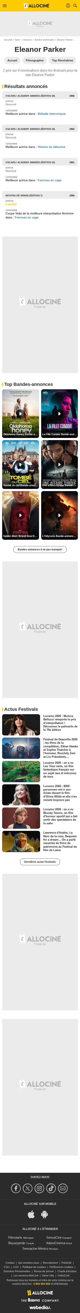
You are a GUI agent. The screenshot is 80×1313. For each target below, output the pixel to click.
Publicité (66, 1262)
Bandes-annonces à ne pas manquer (40, 549)
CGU (7, 1267)
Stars (17, 39)
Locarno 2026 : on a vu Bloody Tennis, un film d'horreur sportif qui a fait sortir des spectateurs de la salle (60, 816)
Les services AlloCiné (25, 1275)
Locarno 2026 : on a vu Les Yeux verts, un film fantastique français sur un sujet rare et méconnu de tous (59, 769)
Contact (10, 1262)
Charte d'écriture (67, 1271)
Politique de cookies (34, 1267)
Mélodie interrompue (52, 113)
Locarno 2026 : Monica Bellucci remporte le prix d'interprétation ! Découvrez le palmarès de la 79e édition (60, 722)
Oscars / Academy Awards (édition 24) (30, 129)
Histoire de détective (51, 147)
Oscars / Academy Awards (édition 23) (30, 162)
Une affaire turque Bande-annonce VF (60, 485)
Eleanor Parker (65, 39)
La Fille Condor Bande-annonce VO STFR (60, 434)
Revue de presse (44, 1271)
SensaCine (54, 1237)
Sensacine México (35, 1248)
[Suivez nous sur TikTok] (51, 1188)
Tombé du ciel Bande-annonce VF (21, 485)
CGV (16, 1267)
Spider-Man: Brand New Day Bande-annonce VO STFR (21, 536)
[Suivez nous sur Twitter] (28, 1188)
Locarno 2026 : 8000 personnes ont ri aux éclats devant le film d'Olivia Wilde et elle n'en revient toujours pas (60, 792)
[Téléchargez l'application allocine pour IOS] (33, 1214)
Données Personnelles (17, 1271)
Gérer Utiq (48, 1275)
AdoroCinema (55, 1243)
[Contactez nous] (63, 1188)
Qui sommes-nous (28, 1262)
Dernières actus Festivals (40, 861)
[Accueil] (36, 5)
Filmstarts (15, 1237)
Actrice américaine (44, 39)
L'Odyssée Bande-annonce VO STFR (60, 536)
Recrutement (50, 1262)
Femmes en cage (49, 180)
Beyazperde (16, 1243)
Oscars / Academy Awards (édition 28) (30, 96)
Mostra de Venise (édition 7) (24, 195)
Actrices (27, 39)
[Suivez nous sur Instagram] (40, 1188)
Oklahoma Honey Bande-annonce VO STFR (21, 434)
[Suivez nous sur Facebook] (16, 1188)
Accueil (8, 39)
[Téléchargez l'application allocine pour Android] (47, 1214)
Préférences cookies (61, 1267)
